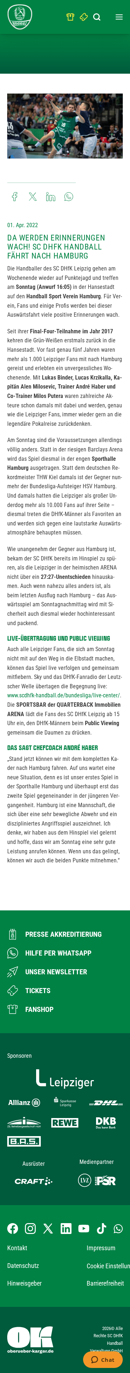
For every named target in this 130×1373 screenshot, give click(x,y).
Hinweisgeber (24, 1283)
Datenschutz (23, 1265)
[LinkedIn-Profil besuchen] (66, 1228)
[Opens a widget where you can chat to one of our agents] (103, 1360)
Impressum (101, 1248)
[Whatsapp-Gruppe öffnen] (118, 1228)
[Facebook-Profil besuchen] (12, 1228)
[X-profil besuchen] (48, 1228)
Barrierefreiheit (105, 1283)
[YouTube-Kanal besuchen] (83, 1228)
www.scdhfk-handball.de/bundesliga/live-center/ (63, 695)
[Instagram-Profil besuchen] (30, 1228)
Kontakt (17, 1248)
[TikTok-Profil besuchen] (101, 1228)
